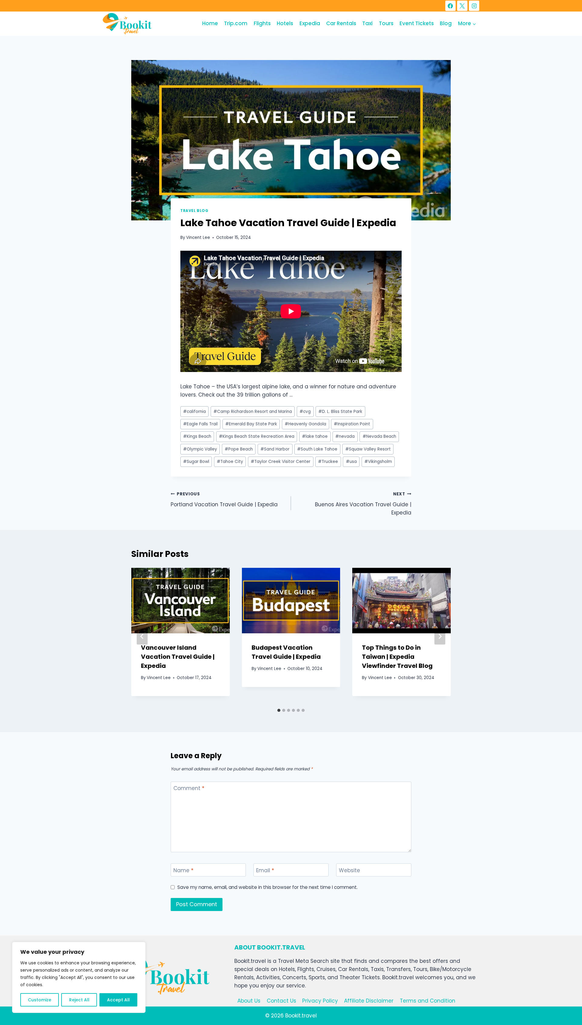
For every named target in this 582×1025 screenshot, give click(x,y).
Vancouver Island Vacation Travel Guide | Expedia (178, 656)
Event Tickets (417, 23)
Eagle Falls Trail (200, 424)
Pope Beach (239, 449)
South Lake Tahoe (317, 449)
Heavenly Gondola (305, 424)
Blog (446, 23)
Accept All (118, 1000)
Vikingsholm (378, 461)
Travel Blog (194, 210)
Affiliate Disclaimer (368, 1000)
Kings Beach (197, 436)
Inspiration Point (352, 424)
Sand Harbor (274, 449)
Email (265, 870)
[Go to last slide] (142, 636)
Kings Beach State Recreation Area (256, 436)
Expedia (309, 23)
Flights (262, 23)
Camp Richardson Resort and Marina (252, 411)
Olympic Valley (200, 449)
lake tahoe (315, 436)
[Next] (439, 636)
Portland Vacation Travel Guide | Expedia (224, 499)
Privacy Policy (320, 1000)
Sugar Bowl (196, 461)
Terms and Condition (427, 1000)
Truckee (328, 461)
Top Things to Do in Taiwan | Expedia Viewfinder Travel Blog (397, 656)
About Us (248, 1000)
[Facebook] (450, 6)
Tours (386, 23)
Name (183, 870)
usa (351, 461)
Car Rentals (341, 23)
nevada (345, 436)
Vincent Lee (198, 237)
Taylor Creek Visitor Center (280, 461)
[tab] (278, 710)
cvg (305, 411)
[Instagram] (474, 6)
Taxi (367, 23)
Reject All (79, 1000)
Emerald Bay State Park (251, 424)
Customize (39, 1000)
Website (349, 870)
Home (210, 23)
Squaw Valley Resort (368, 449)
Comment (188, 788)
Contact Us (281, 1000)
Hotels (285, 23)
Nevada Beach (379, 436)
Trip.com (235, 23)
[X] (462, 6)
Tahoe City (230, 461)
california (194, 411)
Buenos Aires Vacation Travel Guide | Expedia (363, 503)
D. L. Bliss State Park (340, 411)
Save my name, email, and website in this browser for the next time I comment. (267, 887)
